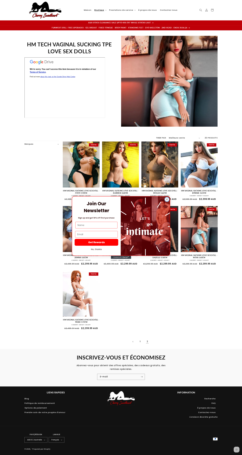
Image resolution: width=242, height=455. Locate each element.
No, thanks (96, 249)
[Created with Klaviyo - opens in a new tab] (121, 257)
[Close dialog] (167, 199)
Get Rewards (96, 242)
